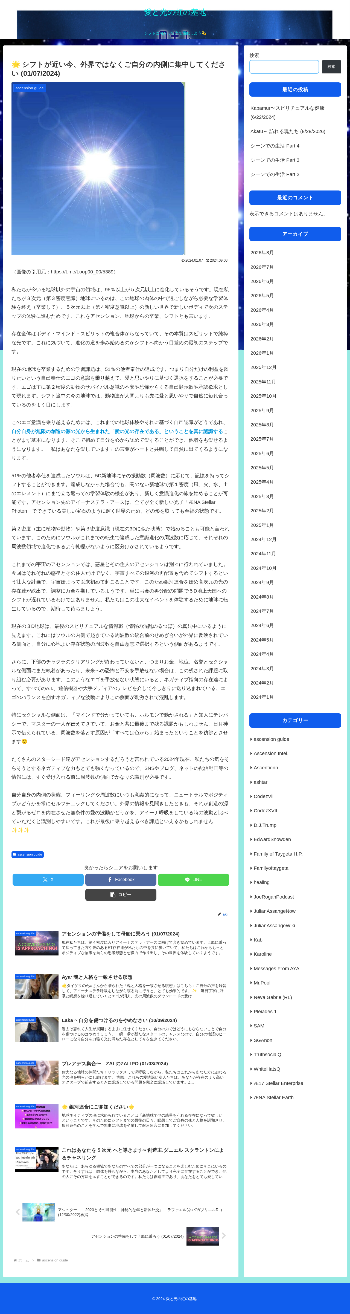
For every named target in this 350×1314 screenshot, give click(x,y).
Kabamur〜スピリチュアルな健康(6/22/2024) (287, 112)
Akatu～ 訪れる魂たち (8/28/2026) (287, 131)
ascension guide (30, 854)
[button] (120, 895)
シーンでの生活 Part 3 (274, 160)
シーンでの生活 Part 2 (274, 174)
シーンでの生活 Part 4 (274, 146)
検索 (254, 55)
